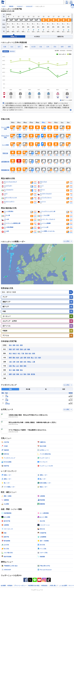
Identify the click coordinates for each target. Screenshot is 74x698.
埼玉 (19, 353)
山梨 (21, 357)
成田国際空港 (5, 161)
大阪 (40, 46)
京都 (17, 361)
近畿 (4, 361)
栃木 (30, 353)
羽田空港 (5, 153)
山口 (17, 366)
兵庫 (14, 361)
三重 (33, 361)
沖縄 (4, 378)
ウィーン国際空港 (5, 128)
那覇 (69, 46)
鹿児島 (33, 374)
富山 (32, 357)
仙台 (12, 46)
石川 (36, 357)
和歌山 (29, 361)
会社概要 (3, 585)
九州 (4, 374)
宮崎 (28, 374)
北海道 (4, 345)
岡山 (14, 366)
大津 (6, 396)
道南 (14, 345)
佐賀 (14, 374)
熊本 (25, 374)
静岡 (10, 357)
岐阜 (17, 357)
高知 (21, 370)
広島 (47, 46)
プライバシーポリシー (20, 585)
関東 (4, 353)
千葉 (22, 353)
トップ (3, 6)
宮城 (21, 349)
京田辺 (7, 403)
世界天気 (11, 6)
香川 (10, 370)
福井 (39, 357)
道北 (17, 345)
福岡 (62, 46)
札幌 (4, 46)
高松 (55, 46)
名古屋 (33, 46)
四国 (4, 370)
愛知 (14, 357)
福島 (28, 349)
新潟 (28, 357)
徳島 (14, 370)
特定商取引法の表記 (34, 585)
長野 (25, 357)
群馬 (33, 353)
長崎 (17, 374)
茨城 (26, 353)
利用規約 (9, 585)
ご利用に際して (53, 585)
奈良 (25, 361)
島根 (21, 366)
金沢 (19, 46)
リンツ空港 (5, 145)
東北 (4, 349)
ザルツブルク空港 (5, 136)
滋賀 (21, 361)
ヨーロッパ (19, 6)
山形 (25, 349)
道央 (10, 345)
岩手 (14, 349)
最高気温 (5, 51)
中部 (4, 357)
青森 (10, 349)
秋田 (17, 349)
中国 (4, 366)
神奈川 (15, 353)
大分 (21, 374)
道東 (21, 345)
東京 (26, 46)
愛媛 (17, 370)
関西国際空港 (5, 170)
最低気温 (12, 51)
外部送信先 (44, 585)
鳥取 (25, 366)
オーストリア (29, 6)
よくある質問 (63, 585)
